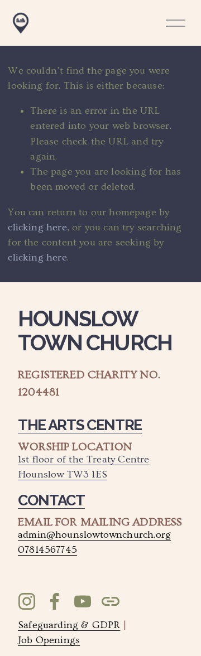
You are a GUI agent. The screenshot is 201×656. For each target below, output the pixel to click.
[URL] (110, 601)
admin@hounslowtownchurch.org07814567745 (94, 542)
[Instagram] (27, 601)
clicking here (37, 227)
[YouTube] (83, 601)
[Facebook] (55, 601)
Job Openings (49, 640)
